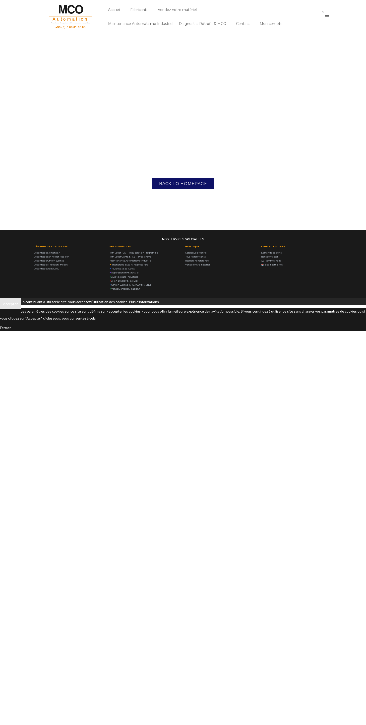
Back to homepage (183, 183)
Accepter (10, 304)
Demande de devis (271, 253)
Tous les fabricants (195, 257)
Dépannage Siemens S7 (47, 253)
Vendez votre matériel (177, 9)
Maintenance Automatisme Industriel (131, 261)
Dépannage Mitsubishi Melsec (51, 265)
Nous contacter (269, 257)
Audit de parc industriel (124, 277)
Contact (243, 23)
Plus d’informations (144, 302)
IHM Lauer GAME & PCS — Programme (130, 257)
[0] (318, 16)
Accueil (114, 9)
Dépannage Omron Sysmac (49, 261)
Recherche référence (197, 261)
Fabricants (139, 9)
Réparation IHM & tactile (124, 272)
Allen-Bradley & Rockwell (124, 281)
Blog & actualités (272, 265)
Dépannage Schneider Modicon (51, 257)
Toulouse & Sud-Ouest (122, 268)
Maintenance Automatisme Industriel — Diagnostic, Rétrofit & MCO (167, 23)
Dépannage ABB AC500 (46, 268)
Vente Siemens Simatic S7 (125, 289)
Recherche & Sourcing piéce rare (129, 265)
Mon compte (271, 23)
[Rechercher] (310, 16)
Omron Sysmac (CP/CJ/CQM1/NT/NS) (130, 285)
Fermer (5, 328)
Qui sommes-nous (271, 261)
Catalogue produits (195, 253)
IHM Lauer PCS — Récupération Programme (134, 253)
